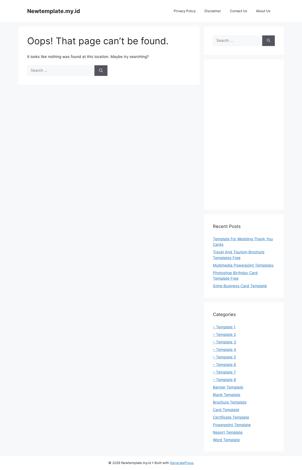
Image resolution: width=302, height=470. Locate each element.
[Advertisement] (244, 134)
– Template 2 (224, 334)
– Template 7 (224, 372)
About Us (263, 11)
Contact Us (238, 11)
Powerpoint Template (232, 425)
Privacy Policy (185, 11)
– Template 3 (224, 342)
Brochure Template (230, 402)
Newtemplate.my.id (53, 11)
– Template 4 (224, 349)
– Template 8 (224, 380)
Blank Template (226, 395)
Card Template (226, 410)
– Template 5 (224, 357)
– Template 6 (224, 364)
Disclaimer (213, 11)
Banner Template (228, 387)
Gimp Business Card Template (240, 286)
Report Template (228, 432)
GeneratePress (182, 463)
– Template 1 (224, 327)
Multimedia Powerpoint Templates (243, 265)
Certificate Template (231, 417)
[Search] (100, 70)
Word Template (226, 440)
